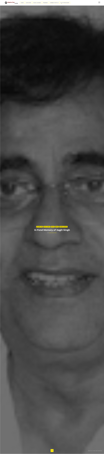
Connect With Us (54, 2)
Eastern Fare (53, 232)
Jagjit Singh (47, 226)
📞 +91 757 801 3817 (65, 2)
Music (52, 226)
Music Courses (37, 2)
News (57, 226)
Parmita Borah (63, 226)
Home (22, 2)
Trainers (45, 2)
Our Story (28, 2)
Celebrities (39, 226)
